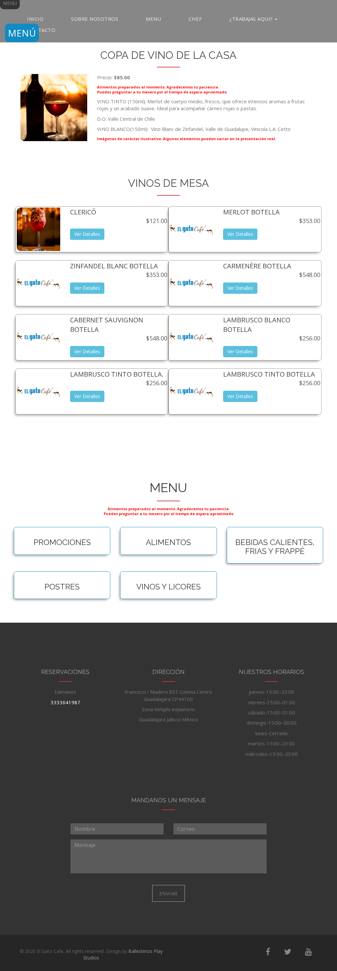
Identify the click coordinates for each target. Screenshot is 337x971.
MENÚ (22, 33)
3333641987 (65, 702)
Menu (153, 18)
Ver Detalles (87, 234)
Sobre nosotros (94, 18)
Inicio (35, 18)
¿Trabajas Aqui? (251, 18)
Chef (195, 18)
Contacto (41, 30)
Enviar (168, 893)
